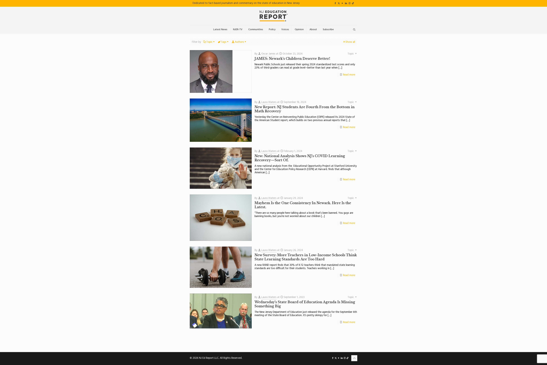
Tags (223, 42)
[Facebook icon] (335, 3)
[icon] (353, 3)
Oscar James (268, 54)
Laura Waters (268, 102)
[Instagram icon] (349, 3)
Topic (209, 42)
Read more (349, 75)
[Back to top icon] (354, 358)
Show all (350, 42)
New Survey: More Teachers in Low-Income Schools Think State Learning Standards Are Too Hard (306, 257)
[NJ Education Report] (273, 16)
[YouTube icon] (342, 3)
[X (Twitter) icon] (339, 3)
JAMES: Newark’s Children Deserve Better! (292, 59)
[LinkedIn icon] (346, 3)
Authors (239, 42)
